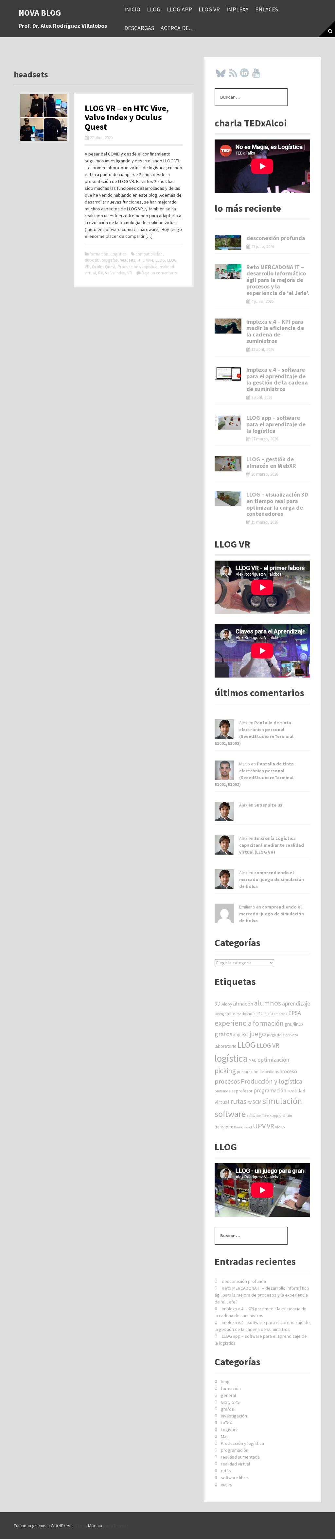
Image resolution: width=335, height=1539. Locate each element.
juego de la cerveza (282, 1035)
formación (99, 254)
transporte (224, 1127)
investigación (234, 1416)
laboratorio (226, 1046)
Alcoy (226, 1004)
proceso (288, 1071)
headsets (127, 260)
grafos (223, 1034)
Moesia (95, 1526)
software (230, 1113)
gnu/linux (294, 1024)
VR (129, 273)
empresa (280, 1013)
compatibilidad (149, 254)
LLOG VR (209, 9)
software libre (258, 1115)
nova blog (40, 12)
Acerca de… (178, 28)
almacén (243, 1003)
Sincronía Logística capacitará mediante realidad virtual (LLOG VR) (271, 845)
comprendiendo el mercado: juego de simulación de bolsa (271, 879)
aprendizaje (296, 1003)
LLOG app (179, 9)
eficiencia (264, 1013)
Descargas (139, 28)
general (228, 1395)
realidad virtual (235, 1464)
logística (231, 1058)
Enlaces (266, 9)
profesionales (225, 1091)
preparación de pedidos (258, 1071)
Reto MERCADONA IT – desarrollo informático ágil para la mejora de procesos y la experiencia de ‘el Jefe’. (277, 280)
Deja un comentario (159, 273)
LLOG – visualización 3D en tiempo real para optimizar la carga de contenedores (277, 504)
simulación (282, 1100)
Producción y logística (137, 267)
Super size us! (269, 805)
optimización (273, 1059)
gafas (112, 260)
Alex (243, 723)
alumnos (267, 1003)
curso (237, 1014)
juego (258, 1033)
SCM (257, 1102)
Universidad (243, 1127)
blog (225, 1381)
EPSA (294, 1013)
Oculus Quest (103, 267)
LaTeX (226, 1423)
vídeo (280, 1126)
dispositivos (95, 260)
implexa (237, 9)
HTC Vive (145, 260)
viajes (226, 1484)
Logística (119, 254)
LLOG (153, 9)
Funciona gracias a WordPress (43, 1526)
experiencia (233, 1023)
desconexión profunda (275, 238)
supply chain (281, 1115)
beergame (223, 1013)
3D (217, 1004)
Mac (225, 1436)
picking (225, 1070)
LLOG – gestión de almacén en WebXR (271, 462)
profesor (244, 1091)
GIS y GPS (230, 1402)
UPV (259, 1125)
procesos (227, 1081)
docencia (249, 1013)
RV (100, 273)
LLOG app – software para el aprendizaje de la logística (276, 424)
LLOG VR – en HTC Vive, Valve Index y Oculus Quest (127, 117)
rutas (238, 1101)
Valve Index (115, 273)
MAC (252, 1060)
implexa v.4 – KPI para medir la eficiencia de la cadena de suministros (275, 331)
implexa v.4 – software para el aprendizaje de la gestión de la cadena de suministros (277, 379)
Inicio (132, 9)
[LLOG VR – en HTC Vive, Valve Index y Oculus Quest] (44, 117)
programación (270, 1090)
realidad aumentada (240, 1457)
